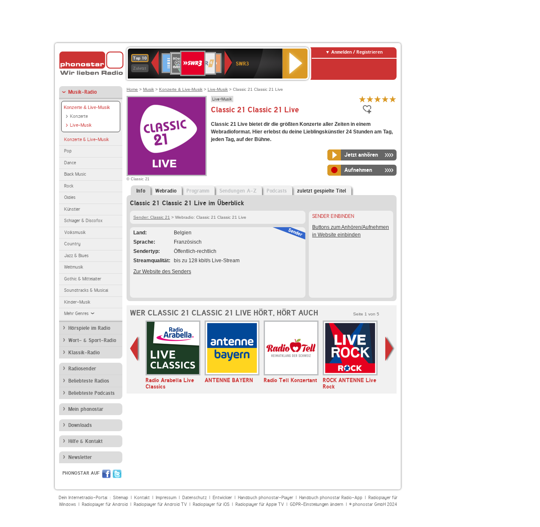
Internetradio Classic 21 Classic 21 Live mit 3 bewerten (377, 99)
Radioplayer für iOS (211, 504)
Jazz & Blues (76, 255)
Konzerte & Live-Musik (87, 107)
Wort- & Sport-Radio (92, 340)
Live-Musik (81, 125)
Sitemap (120, 497)
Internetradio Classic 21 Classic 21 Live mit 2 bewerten (370, 99)
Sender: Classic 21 (151, 217)
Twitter (117, 474)
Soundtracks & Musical (86, 290)
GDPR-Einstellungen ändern (316, 504)
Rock (68, 186)
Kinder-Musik (77, 302)
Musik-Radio (82, 92)
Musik (148, 89)
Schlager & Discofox (83, 220)
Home (132, 89)
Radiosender (82, 369)
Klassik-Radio (84, 353)
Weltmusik (73, 267)
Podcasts (277, 191)
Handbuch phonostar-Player (265, 497)
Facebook (106, 474)
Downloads (80, 425)
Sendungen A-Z (237, 191)
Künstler (72, 209)
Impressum (166, 497)
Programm (197, 191)
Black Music (75, 174)
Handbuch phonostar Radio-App (330, 497)
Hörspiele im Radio (89, 328)
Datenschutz (194, 497)
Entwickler (222, 497)
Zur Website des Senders (162, 271)
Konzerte (79, 116)
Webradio (165, 191)
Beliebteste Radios (88, 381)
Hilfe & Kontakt (85, 441)
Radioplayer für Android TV (160, 504)
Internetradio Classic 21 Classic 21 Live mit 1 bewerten (362, 99)
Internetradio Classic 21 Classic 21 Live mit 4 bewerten (385, 99)
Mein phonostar (85, 409)
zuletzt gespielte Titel (321, 191)
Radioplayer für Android (105, 504)
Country (72, 244)
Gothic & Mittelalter (82, 279)
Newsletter (80, 457)
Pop (68, 151)
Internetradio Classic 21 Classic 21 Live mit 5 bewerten (393, 99)
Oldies (70, 197)
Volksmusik (75, 232)
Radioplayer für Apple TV (259, 504)
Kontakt (142, 497)
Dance (70, 163)
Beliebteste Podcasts (91, 393)
